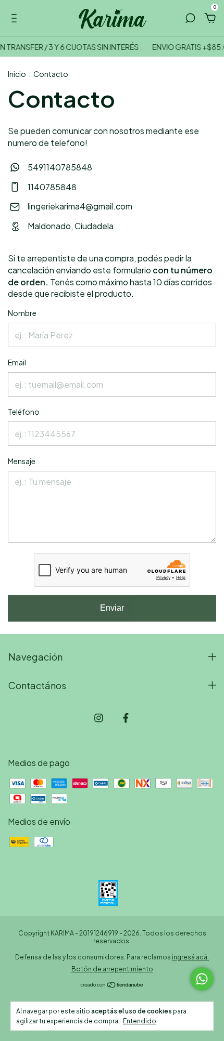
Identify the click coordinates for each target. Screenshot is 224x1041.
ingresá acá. (190, 957)
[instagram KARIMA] (99, 718)
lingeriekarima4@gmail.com (80, 206)
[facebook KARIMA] (126, 718)
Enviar (112, 607)
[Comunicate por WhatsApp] (202, 979)
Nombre (22, 313)
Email (17, 362)
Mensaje (21, 461)
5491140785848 (59, 167)
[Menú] (16, 18)
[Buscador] (190, 18)
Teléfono (24, 411)
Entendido (139, 1021)
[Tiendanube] (112, 985)
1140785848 (51, 186)
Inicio (17, 73)
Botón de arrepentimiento (112, 969)
